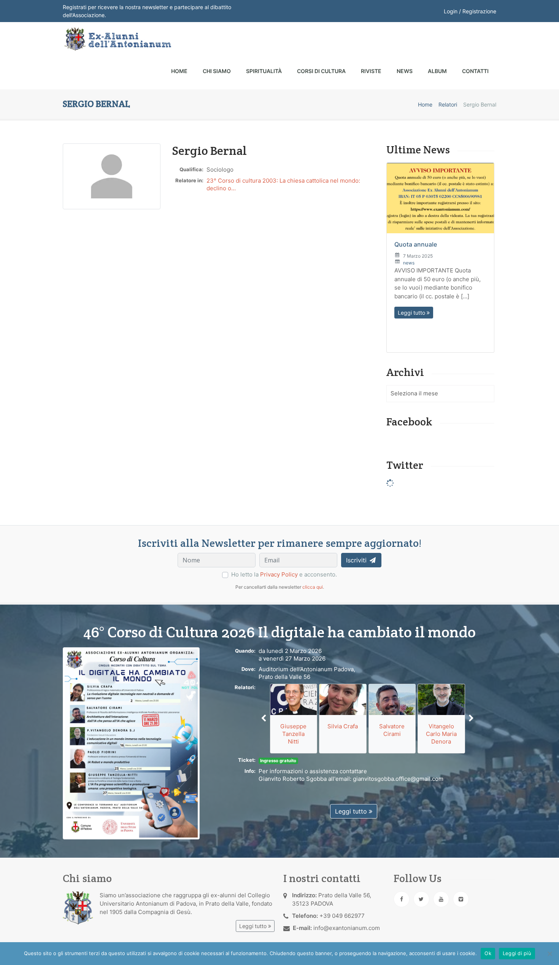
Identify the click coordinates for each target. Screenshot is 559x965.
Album (437, 71)
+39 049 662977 (342, 915)
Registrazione (479, 11)
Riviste (371, 71)
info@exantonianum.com (346, 928)
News (405, 71)
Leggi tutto (412, 312)
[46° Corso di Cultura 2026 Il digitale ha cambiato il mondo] (131, 743)
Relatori (447, 104)
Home (179, 71)
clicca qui (312, 587)
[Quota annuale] (440, 198)
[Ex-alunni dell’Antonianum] (117, 39)
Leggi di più (517, 953)
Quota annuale (415, 244)
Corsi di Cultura (321, 71)
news (408, 263)
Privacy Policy (279, 574)
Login (450, 11)
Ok (487, 953)
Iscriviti (357, 560)
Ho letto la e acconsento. (284, 574)
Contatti (475, 71)
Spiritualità (264, 71)
